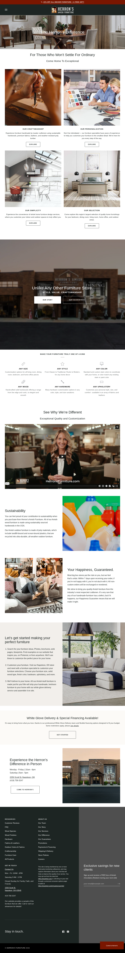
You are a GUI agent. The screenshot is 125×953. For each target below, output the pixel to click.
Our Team (42, 823)
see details (74, 726)
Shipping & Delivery (45, 851)
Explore (33, 144)
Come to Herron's (112, 946)
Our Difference (44, 835)
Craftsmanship (10, 851)
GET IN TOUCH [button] (11, 865)
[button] (53, 865)
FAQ (6, 827)
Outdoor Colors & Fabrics (15, 847)
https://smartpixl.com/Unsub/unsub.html (51, 886)
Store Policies (43, 855)
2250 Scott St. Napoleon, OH (22, 777)
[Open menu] (8, 9)
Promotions (42, 843)
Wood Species (10, 831)
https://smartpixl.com (45, 879)
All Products (9, 859)
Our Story (47, 300)
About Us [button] (42, 819)
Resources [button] (10, 819)
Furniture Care (10, 855)
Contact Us (9, 869)
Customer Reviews (12, 823)
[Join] (117, 884)
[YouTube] (68, 932)
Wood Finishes (10, 835)
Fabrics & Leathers (12, 843)
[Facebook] (63, 932)
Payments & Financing (47, 847)
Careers (41, 859)
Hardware (8, 839)
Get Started (62, 735)
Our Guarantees (77, 300)
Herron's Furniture (16, 948)
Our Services (43, 831)
